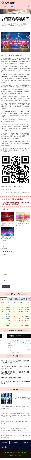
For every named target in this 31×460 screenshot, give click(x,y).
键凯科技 (8, 316)
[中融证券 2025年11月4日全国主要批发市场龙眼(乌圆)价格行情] (23, 216)
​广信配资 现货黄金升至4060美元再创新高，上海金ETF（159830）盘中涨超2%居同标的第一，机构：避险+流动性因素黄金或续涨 (15, 415)
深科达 (8, 323)
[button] (2, 343)
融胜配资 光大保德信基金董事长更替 (11, 377)
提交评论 (6, 286)
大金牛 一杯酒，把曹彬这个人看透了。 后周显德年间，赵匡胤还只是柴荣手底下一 (15, 362)
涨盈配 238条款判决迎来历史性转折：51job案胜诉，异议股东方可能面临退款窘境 (15, 203)
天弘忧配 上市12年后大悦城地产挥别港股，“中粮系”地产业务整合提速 (21, 398)
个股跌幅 (9, 299)
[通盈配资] (8, 2)
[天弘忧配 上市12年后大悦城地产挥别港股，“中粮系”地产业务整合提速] (6, 398)
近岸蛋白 (8, 314)
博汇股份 (8, 307)
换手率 (28, 299)
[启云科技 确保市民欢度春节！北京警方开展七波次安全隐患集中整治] (7, 216)
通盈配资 (4, 442)
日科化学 (8, 321)
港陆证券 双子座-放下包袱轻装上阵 (14, 199)
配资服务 (15, 442)
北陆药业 (8, 318)
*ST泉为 (8, 325)
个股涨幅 (3, 299)
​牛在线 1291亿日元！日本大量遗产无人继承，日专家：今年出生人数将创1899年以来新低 (15, 429)
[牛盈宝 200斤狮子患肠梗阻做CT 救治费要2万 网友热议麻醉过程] (7, 231)
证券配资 (25, 442)
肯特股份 (8, 309)
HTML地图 (23, 452)
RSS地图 (18, 452)
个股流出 (22, 299)
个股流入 (16, 299)
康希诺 (8, 311)
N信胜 (8, 305)
